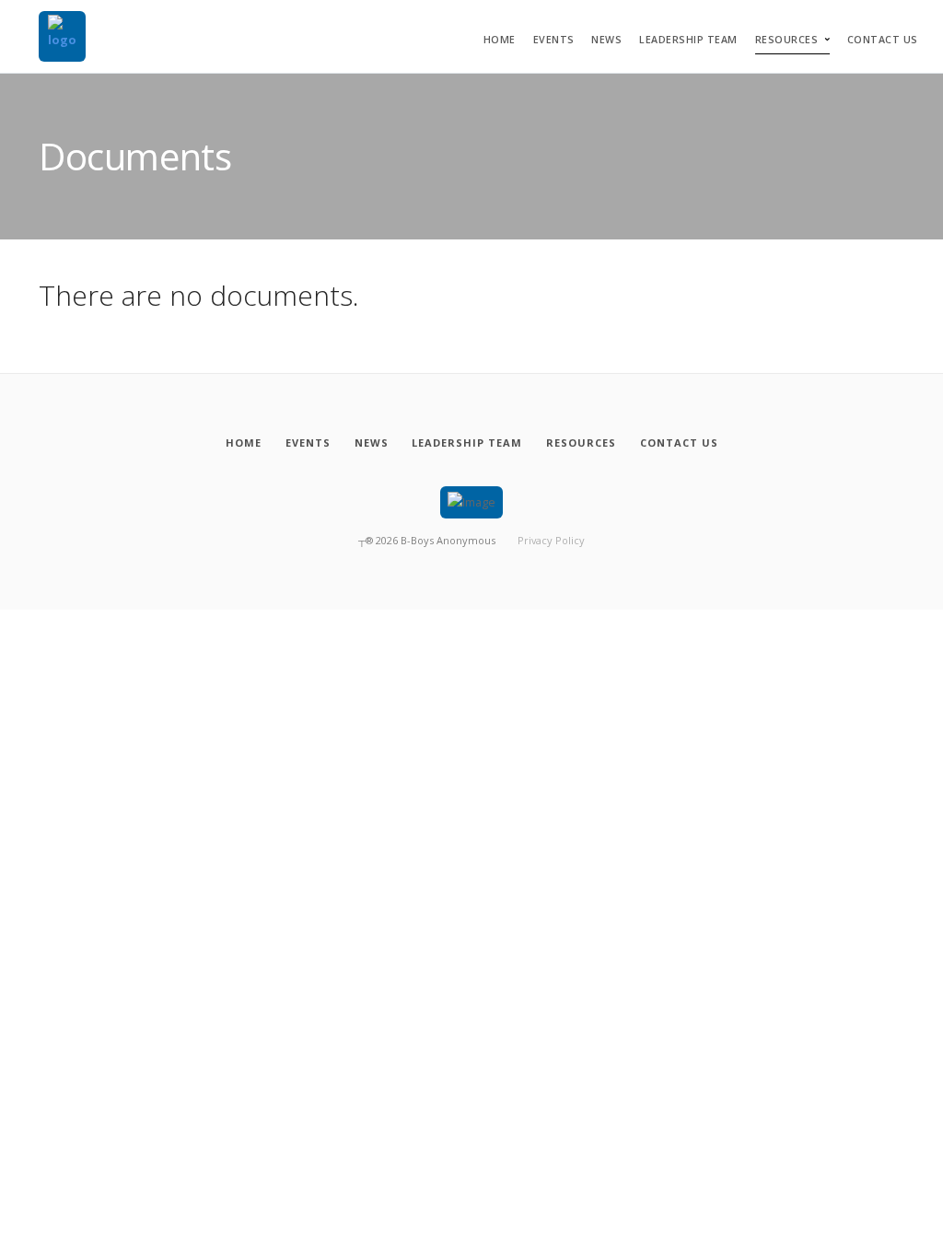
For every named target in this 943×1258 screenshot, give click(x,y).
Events (554, 39)
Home (499, 39)
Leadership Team (688, 39)
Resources (787, 39)
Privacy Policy (551, 540)
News (606, 39)
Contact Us (882, 39)
